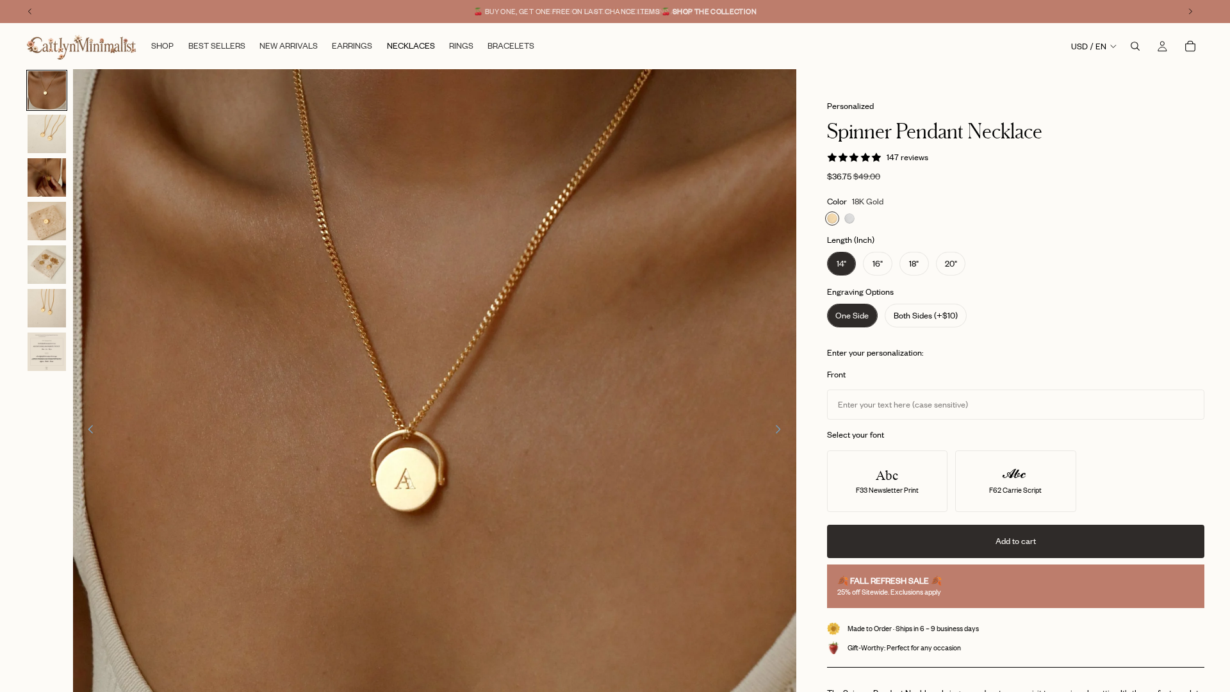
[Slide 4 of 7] (47, 221)
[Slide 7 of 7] (47, 352)
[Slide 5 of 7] (47, 264)
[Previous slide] (87, 431)
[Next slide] (782, 431)
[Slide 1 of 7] (47, 90)
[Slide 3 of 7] (47, 177)
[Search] (1135, 46)
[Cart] (1190, 46)
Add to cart (1016, 541)
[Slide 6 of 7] (47, 308)
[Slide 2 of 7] (47, 134)
